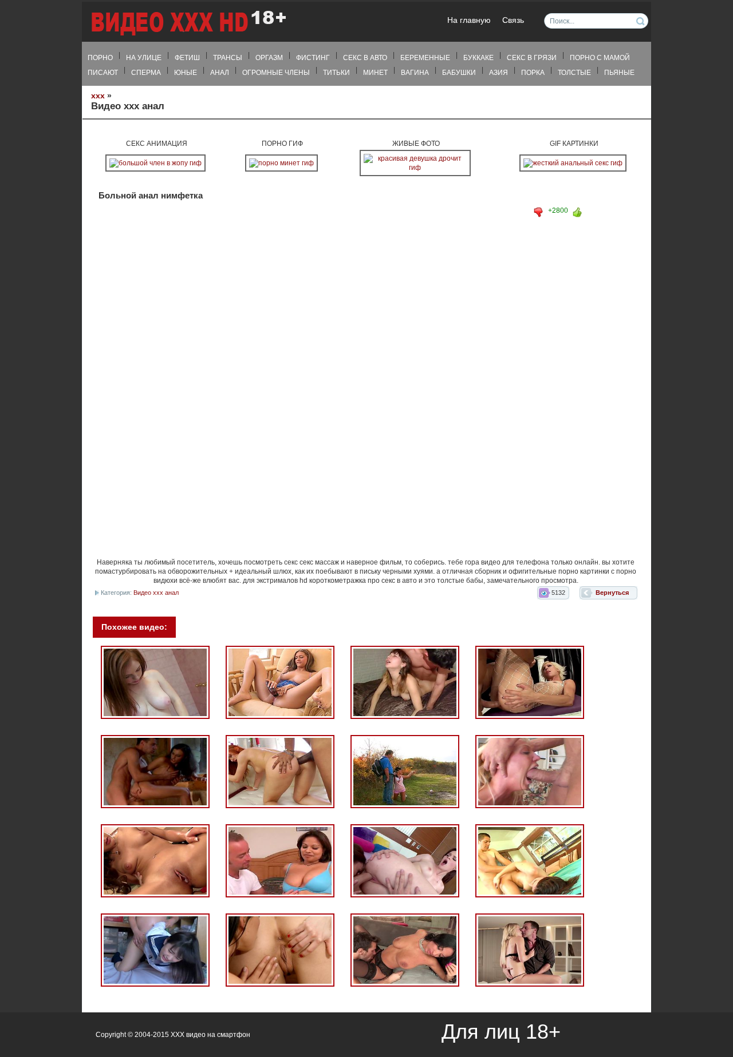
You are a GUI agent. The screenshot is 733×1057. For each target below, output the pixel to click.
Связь (513, 20)
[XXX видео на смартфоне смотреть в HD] (188, 22)
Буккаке (478, 58)
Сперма (146, 73)
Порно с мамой (600, 58)
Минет (375, 73)
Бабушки (459, 73)
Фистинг (313, 58)
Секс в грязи (532, 58)
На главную (469, 20)
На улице (143, 58)
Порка (533, 73)
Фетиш (187, 58)
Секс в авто (365, 58)
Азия (498, 73)
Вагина (415, 73)
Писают (103, 73)
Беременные (425, 58)
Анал (219, 73)
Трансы (227, 58)
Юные (185, 73)
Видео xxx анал (156, 592)
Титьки (336, 73)
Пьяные (619, 73)
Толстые (574, 73)
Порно (100, 58)
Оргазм (269, 58)
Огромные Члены (276, 73)
